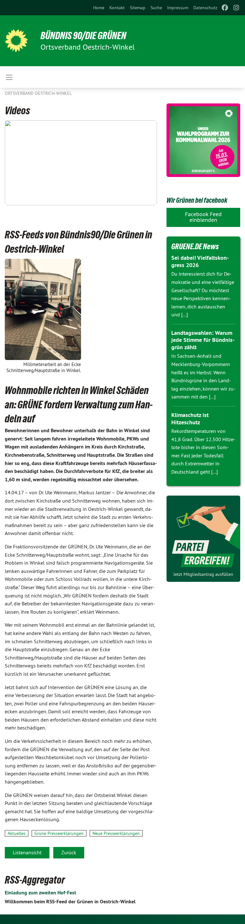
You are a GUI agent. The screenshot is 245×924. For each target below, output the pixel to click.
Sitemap (137, 8)
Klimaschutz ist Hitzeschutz (190, 418)
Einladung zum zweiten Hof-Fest (40, 892)
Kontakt (117, 8)
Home (98, 8)
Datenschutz (205, 8)
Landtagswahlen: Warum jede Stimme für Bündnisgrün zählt (202, 340)
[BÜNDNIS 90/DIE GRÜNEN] (16, 40)
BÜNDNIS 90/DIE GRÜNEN (83, 35)
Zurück (68, 852)
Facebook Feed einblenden (203, 216)
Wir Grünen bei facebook (197, 200)
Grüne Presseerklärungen (59, 833)
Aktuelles (17, 833)
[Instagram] (237, 7)
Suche (156, 8)
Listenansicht (27, 852)
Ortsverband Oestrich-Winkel (38, 93)
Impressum (177, 8)
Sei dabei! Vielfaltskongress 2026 (200, 261)
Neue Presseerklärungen (116, 833)
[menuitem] (98, 7)
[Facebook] (225, 7)
